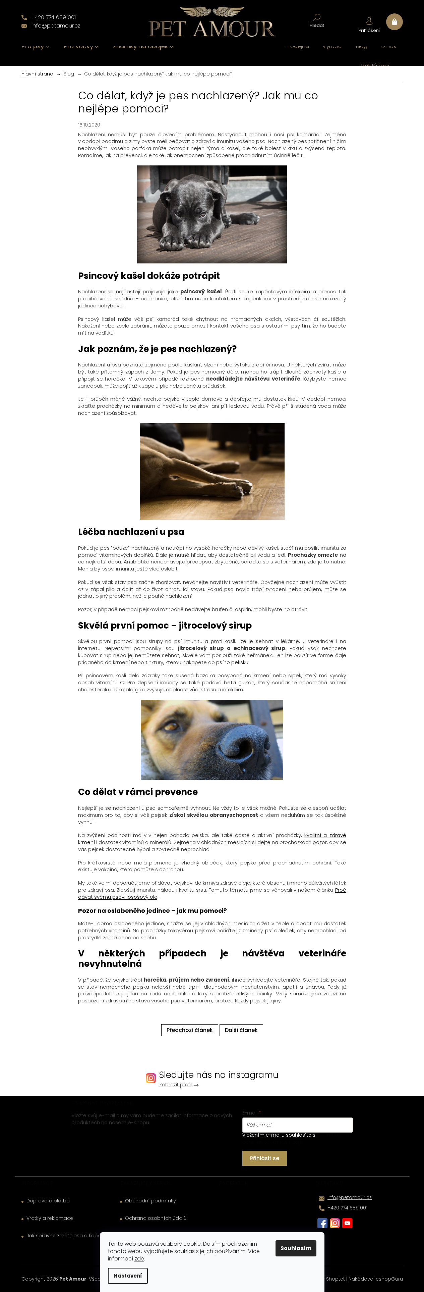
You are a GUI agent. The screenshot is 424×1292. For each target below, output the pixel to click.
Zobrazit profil (175, 1085)
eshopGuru (389, 1279)
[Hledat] (317, 20)
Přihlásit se (264, 1158)
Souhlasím (296, 1248)
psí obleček (279, 930)
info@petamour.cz (349, 1197)
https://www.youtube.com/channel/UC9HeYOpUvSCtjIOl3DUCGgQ (347, 1223)
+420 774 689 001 (347, 1207)
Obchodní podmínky (150, 1201)
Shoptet (335, 1279)
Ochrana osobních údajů (155, 1218)
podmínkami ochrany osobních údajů (295, 1138)
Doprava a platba (48, 1201)
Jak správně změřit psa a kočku (64, 1236)
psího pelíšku (232, 662)
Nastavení (128, 1275)
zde (139, 1258)
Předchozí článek (190, 1030)
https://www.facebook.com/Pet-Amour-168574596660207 (322, 1223)
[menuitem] (35, 46)
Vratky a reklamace (49, 1218)
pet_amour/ (335, 1223)
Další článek (241, 1030)
